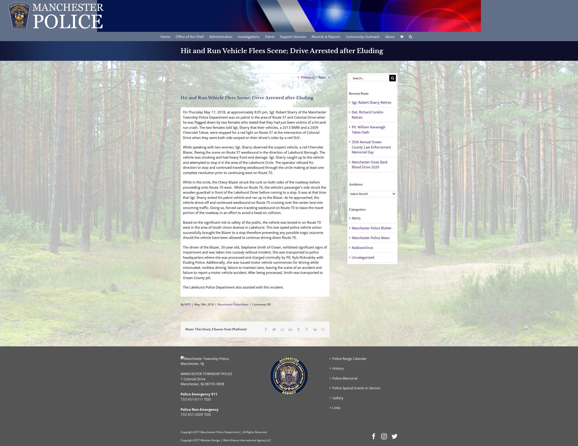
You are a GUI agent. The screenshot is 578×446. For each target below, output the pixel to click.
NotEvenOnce (362, 247)
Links (336, 407)
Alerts (356, 218)
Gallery (337, 398)
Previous (308, 77)
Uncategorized (363, 257)
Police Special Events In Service (356, 388)
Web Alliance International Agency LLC (247, 440)
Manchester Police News (233, 304)
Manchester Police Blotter (372, 228)
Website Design (210, 440)
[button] (410, 36)
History (338, 368)
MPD (187, 304)
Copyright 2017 (190, 440)
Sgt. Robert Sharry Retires (371, 102)
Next (322, 77)
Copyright (187, 432)
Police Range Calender (349, 358)
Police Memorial (344, 378)
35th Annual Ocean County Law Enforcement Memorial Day (371, 147)
